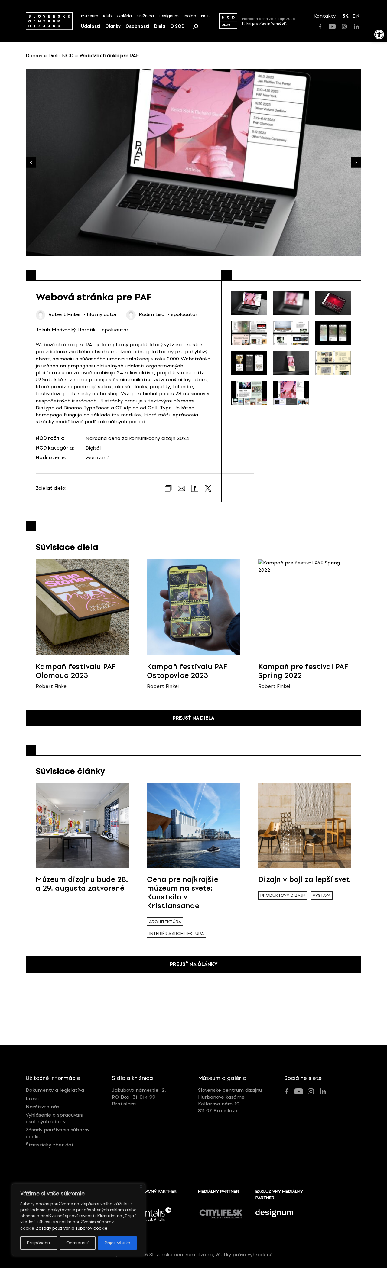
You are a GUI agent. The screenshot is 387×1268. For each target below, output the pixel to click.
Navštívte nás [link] (42, 1107)
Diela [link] (159, 26)
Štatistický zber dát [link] (50, 1145)
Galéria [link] (124, 15)
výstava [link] (321, 895)
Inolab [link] (190, 15)
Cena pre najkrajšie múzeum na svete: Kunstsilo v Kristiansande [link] (182, 892)
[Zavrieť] (141, 1186)
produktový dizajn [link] (282, 895)
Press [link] (32, 1098)
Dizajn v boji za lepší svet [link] (304, 879)
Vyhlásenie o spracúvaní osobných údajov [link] (54, 1118)
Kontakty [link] (325, 16)
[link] (379, 34)
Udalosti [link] (90, 26)
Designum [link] (169, 15)
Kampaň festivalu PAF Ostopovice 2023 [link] (187, 671)
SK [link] (345, 16)
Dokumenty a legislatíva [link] (55, 1090)
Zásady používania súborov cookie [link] (71, 1228)
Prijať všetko (117, 1242)
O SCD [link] (177, 26)
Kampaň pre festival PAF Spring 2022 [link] (303, 671)
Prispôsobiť (38, 1242)
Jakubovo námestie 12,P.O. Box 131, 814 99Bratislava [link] (139, 1097)
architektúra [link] (165, 921)
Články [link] (113, 26)
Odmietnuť (77, 1242)
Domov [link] (34, 55)
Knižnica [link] (145, 15)
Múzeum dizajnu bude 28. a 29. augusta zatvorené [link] (82, 883)
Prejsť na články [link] (193, 964)
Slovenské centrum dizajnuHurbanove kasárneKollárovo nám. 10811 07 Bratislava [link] (230, 1100)
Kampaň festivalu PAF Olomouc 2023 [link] (76, 671)
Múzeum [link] (89, 15)
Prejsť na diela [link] (193, 718)
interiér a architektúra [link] (176, 933)
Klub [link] (107, 15)
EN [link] (356, 16)
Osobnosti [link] (137, 26)
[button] (356, 162)
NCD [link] (205, 15)
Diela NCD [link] (60, 55)
